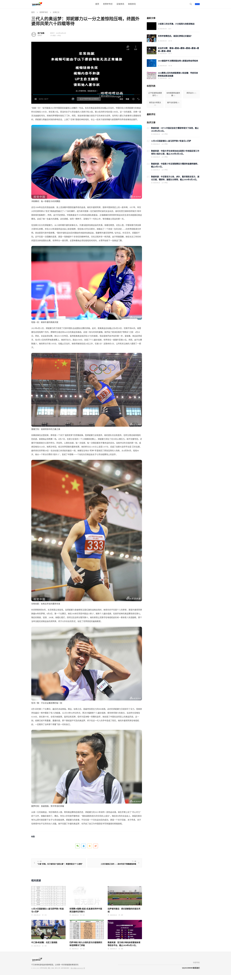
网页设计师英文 (155, 104)
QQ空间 (89, 846)
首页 (33, 12)
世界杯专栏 (43, 12)
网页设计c (191, 93)
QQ (83, 846)
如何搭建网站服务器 (173, 94)
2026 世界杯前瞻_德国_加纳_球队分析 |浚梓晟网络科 (52, 968)
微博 (95, 846)
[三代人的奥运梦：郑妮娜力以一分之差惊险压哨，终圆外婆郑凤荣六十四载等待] (86, 162)
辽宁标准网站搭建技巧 (155, 94)
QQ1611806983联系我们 (191, 968)
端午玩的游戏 (173, 102)
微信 (77, 846)
